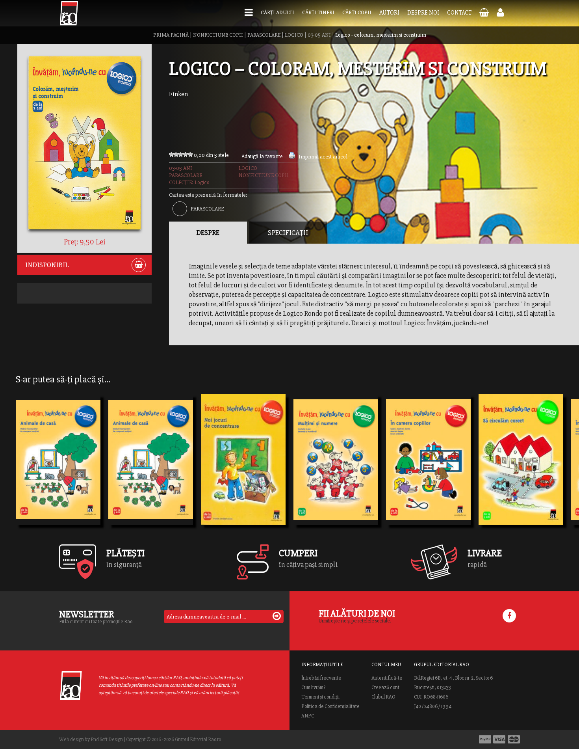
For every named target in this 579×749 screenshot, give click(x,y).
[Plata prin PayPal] (485, 739)
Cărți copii (356, 12)
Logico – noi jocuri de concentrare (243, 471)
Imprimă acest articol (323, 156)
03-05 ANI (319, 35)
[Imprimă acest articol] (292, 156)
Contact (459, 12)
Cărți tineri (318, 12)
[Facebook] (509, 615)
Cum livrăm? (313, 687)
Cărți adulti (277, 12)
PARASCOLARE (263, 35)
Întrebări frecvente (321, 678)
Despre (208, 232)
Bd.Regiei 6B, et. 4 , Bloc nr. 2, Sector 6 (453, 678)
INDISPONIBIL (47, 265)
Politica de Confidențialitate (330, 706)
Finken (178, 94)
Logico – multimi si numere (335, 471)
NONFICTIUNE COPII (218, 35)
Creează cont (385, 687)
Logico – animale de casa (150, 471)
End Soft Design (107, 739)
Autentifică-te (386, 678)
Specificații (288, 232)
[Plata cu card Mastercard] (514, 739)
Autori (389, 12)
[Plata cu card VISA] (499, 739)
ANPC (307, 716)
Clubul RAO (383, 697)
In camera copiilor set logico (428, 471)
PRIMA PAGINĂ (171, 35)
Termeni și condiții (320, 697)
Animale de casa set (54, 471)
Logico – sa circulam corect (520, 471)
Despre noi (423, 12)
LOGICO (294, 35)
